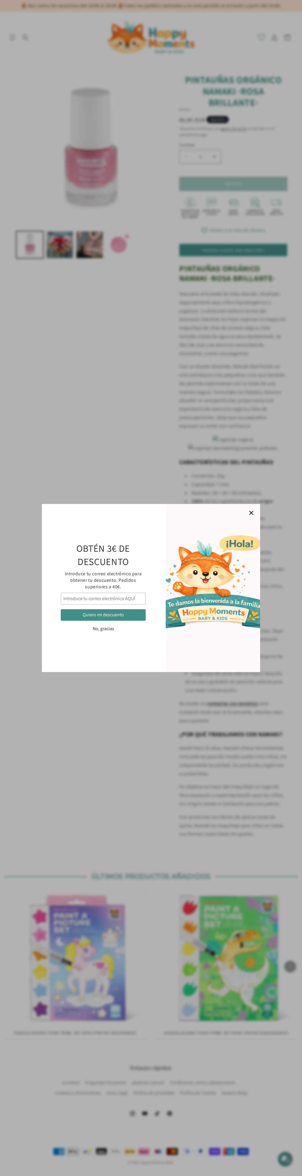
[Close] (251, 513)
